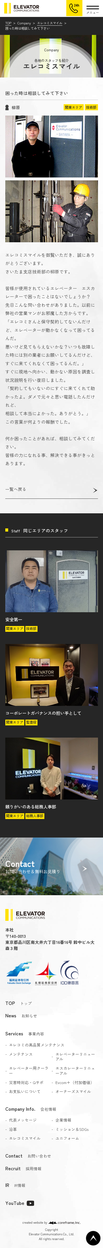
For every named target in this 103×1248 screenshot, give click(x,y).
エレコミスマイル (49, 23)
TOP (8, 23)
